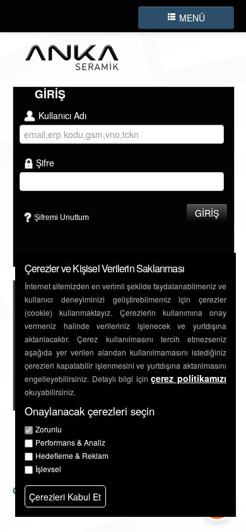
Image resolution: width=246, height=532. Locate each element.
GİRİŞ (207, 213)
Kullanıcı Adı (62, 115)
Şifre (45, 162)
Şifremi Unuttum (61, 217)
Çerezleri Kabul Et (65, 496)
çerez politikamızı (188, 378)
